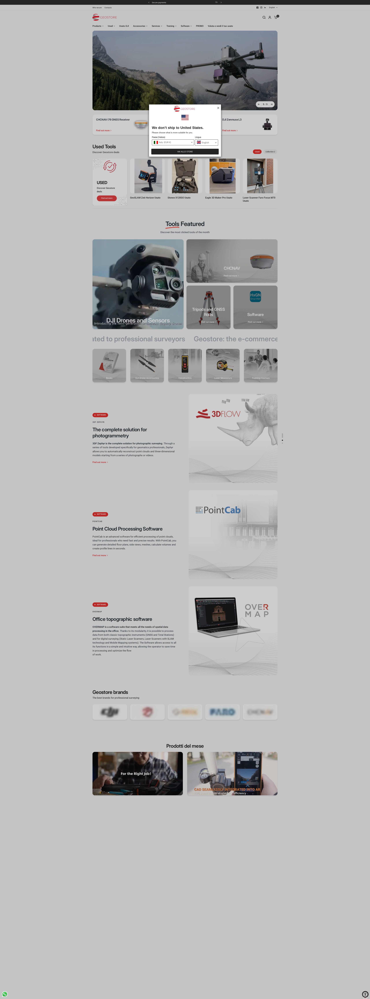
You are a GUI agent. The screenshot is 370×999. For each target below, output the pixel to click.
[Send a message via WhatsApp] (4, 994)
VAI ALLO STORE (185, 151)
